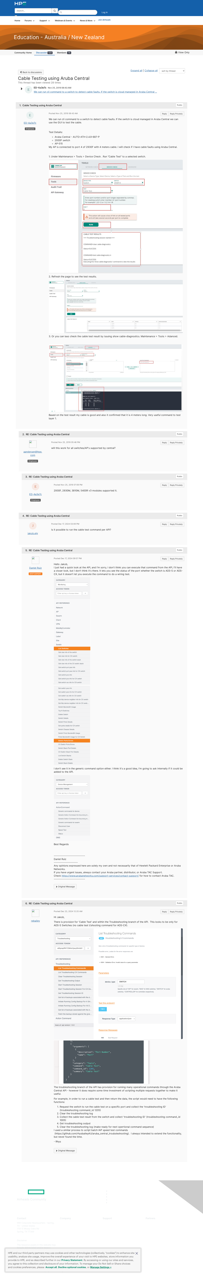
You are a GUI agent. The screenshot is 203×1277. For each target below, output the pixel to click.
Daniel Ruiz (35, 567)
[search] (54, 10)
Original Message (66, 886)
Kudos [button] (179, 105)
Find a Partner (152, 1223)
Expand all (136, 70)
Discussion (44, 52)
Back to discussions (32, 72)
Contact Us (65, 1231)
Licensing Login (110, 1240)
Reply (164, 114)
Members (63, 52)
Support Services (111, 1223)
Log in (105, 12)
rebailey (35, 920)
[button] (137, 1253)
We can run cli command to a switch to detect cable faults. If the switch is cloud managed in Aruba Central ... (95, 91)
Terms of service (68, 1245)
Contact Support (111, 1227)
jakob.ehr (33, 533)
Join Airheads (104, 20)
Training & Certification (114, 1231)
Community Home (23, 52)
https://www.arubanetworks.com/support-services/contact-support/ (100, 875)
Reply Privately (176, 114)
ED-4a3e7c (30, 122)
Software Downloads (113, 1236)
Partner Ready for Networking (160, 1231)
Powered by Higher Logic (144, 1271)
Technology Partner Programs (160, 1236)
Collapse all (151, 70)
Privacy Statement (71, 1260)
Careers (63, 1227)
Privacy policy (67, 1240)
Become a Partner (154, 1227)
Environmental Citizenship (72, 1236)
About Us (64, 1223)
